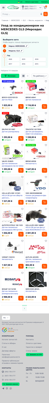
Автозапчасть (31, 163)
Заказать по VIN (36, 354)
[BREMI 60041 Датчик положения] (36, 87)
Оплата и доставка (31, 2)
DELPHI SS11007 (8, 129)
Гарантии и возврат (34, 347)
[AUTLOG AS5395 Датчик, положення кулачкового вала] (36, 247)
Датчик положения (33, 99)
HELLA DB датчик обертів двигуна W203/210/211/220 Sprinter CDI (12, 196)
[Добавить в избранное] (22, 81)
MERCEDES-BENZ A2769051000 (32, 289)
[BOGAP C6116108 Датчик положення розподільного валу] (13, 279)
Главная (5, 20)
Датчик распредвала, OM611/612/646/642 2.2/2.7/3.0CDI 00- (34, 132)
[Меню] (3, 7)
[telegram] (3, 388)
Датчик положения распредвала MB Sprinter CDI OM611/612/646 (12, 228)
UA (21, 2)
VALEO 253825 (7, 161)
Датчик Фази (7, 99)
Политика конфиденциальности (11, 355)
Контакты (44, 2)
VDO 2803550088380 (34, 193)
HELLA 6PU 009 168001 (35, 225)
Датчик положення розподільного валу (10, 292)
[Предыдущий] (3, 87)
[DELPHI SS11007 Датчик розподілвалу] (13, 119)
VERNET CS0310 (8, 257)
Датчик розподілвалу (10, 131)
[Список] (27, 76)
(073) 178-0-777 (10, 380)
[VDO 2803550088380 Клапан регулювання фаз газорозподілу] (36, 183)
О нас (4, 347)
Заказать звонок (12, 384)
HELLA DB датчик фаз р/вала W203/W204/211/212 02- (36, 228)
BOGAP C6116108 (9, 289)
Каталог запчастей (9, 339)
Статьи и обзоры (9, 343)
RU (4, 318)
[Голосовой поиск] (41, 14)
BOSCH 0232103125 (10, 97)
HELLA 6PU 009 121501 (11, 193)
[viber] (7, 388)
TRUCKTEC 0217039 (33, 129)
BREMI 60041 (31, 97)
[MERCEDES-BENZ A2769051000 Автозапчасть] (36, 279)
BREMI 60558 (31, 161)
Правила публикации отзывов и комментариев (12, 362)
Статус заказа (31, 351)
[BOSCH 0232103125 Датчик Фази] (13, 87)
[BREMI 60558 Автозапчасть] (36, 151)
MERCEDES (15, 20)
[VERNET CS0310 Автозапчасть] (13, 247)
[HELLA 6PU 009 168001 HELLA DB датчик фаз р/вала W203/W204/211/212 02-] (36, 215)
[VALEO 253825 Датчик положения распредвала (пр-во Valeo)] (13, 151)
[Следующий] (21, 87)
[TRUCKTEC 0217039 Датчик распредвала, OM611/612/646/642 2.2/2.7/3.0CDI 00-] (36, 119)
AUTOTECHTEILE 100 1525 (12, 225)
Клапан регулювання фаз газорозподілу (36, 196)
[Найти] (45, 14)
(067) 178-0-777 (10, 376)
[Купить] (21, 106)
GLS (24, 20)
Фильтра (12, 76)
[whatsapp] (11, 388)
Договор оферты (8, 351)
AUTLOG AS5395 (32, 257)
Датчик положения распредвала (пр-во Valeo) (12, 164)
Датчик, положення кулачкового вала (34, 260)
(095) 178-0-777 (10, 372)
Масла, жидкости (36, 20)
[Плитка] (23, 76)
